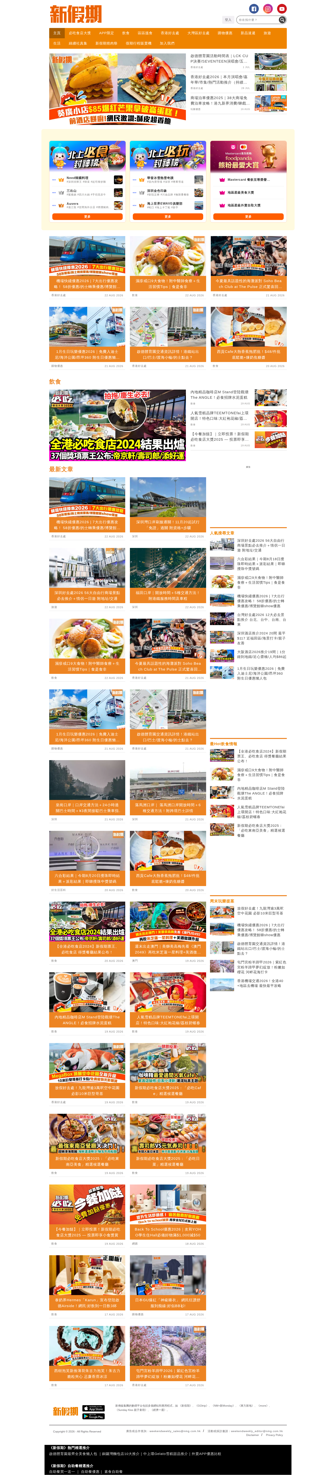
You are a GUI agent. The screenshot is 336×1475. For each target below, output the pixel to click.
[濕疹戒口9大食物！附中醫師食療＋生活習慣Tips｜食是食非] (222, 581)
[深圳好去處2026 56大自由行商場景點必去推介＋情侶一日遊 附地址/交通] (222, 544)
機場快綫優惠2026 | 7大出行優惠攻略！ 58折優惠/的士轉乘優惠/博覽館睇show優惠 (261, 601)
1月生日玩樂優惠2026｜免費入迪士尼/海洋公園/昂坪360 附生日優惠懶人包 (261, 673)
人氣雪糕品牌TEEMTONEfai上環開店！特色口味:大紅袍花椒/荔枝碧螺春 (261, 812)
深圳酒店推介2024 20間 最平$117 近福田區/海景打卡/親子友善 (261, 638)
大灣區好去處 (198, 33)
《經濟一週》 (158, 1409)
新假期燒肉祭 (106, 43)
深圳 (54, 819)
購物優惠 (225, 33)
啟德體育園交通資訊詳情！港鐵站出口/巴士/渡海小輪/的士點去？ (261, 948)
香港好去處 (170, 33)
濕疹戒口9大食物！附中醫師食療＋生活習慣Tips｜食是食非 (261, 582)
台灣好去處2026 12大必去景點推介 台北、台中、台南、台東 (261, 619)
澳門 (135, 960)
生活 (57, 43)
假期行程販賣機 (139, 43)
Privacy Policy (274, 1435)
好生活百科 (58, 889)
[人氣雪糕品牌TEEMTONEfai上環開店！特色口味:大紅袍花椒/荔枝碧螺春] (222, 811)
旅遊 (267, 33)
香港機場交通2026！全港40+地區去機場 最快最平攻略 (260, 983)
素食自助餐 (113, 1472)
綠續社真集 (78, 43)
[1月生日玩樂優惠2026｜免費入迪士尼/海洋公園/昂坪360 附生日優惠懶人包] (222, 672)
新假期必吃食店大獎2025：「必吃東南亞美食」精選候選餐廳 (261, 830)
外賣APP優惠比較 (206, 1454)
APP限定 (106, 33)
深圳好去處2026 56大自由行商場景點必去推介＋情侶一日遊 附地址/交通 (261, 545)
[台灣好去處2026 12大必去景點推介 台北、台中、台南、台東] (222, 618)
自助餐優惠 (90, 1472)
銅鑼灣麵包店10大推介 (121, 1454)
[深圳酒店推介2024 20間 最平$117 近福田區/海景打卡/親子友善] (222, 637)
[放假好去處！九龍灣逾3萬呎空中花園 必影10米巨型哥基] (222, 912)
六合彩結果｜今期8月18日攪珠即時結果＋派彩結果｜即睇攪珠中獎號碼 (261, 564)
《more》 (263, 1405)
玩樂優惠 (196, 109)
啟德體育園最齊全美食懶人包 (73, 1454)
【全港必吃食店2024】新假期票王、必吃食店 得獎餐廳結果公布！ (261, 756)
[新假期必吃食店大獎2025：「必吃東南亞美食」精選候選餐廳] (222, 829)
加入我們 (167, 43)
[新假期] (108, 14)
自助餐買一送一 (62, 1472)
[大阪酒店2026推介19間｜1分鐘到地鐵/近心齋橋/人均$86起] (222, 656)
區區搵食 (145, 33)
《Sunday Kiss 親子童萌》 (131, 1409)
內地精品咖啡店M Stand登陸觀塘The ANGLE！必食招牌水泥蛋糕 (261, 793)
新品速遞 (248, 33)
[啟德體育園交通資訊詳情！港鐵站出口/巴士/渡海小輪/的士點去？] (222, 947)
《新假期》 (185, 1405)
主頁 (57, 33)
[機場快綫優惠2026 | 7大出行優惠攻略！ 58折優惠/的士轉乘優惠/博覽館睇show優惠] (222, 600)
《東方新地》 (246, 1405)
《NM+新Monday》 (223, 1405)
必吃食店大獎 (80, 33)
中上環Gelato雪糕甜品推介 (165, 1454)
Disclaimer (252, 1435)
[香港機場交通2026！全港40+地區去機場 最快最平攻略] (222, 985)
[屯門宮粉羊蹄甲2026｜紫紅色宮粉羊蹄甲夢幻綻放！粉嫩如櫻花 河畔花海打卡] (222, 966)
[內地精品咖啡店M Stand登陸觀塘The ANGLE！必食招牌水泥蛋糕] (222, 792)
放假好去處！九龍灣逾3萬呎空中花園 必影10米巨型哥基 (260, 910)
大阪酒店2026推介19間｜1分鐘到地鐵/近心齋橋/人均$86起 (262, 654)
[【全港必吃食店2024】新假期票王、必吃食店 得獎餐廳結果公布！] (222, 755)
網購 (135, 1243)
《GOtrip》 (202, 1405)
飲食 (126, 33)
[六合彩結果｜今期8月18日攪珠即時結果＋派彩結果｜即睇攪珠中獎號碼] (222, 563)
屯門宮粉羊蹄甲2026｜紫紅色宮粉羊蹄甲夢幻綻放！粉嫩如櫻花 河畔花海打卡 (261, 967)
